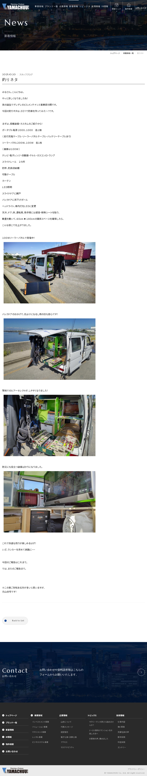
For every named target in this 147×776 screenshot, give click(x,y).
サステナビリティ (67, 747)
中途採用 (121, 742)
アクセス (64, 742)
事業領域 (39, 6)
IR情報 (104, 6)
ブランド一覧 (51, 6)
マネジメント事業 (39, 732)
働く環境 (121, 726)
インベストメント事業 (40, 721)
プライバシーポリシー (136, 769)
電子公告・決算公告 (69, 737)
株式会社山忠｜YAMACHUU (15, 7)
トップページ (11, 715)
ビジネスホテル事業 (40, 742)
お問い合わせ (12, 751)
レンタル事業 (37, 737)
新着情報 (73, 6)
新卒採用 (121, 737)
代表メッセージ (67, 726)
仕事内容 (121, 721)
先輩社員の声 (123, 732)
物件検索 (10, 744)
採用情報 (95, 6)
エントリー (122, 747)
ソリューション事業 (39, 726)
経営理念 (64, 732)
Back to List (18, 620)
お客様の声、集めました (98, 738)
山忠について (66, 721)
